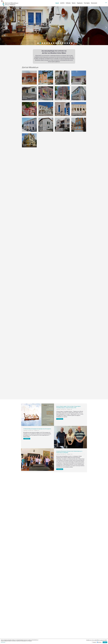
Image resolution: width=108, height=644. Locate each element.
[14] (67, 43)
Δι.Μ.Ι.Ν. (62, 3)
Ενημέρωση (79, 3)
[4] (44, 43)
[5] (47, 43)
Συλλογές (68, 3)
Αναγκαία (94, 642)
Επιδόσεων (99, 642)
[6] (49, 43)
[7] (51, 43)
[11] (60, 43)
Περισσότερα (26, 438)
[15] (69, 43)
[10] (58, 43)
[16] (71, 43)
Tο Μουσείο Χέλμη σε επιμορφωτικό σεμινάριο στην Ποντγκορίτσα (37, 428)
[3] (42, 43)
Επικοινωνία (94, 3)
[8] (53, 43)
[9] (56, 43)
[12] (62, 43)
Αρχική (57, 3)
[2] (40, 43)
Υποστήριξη (87, 3)
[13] (65, 43)
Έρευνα (73, 3)
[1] (38, 43)
